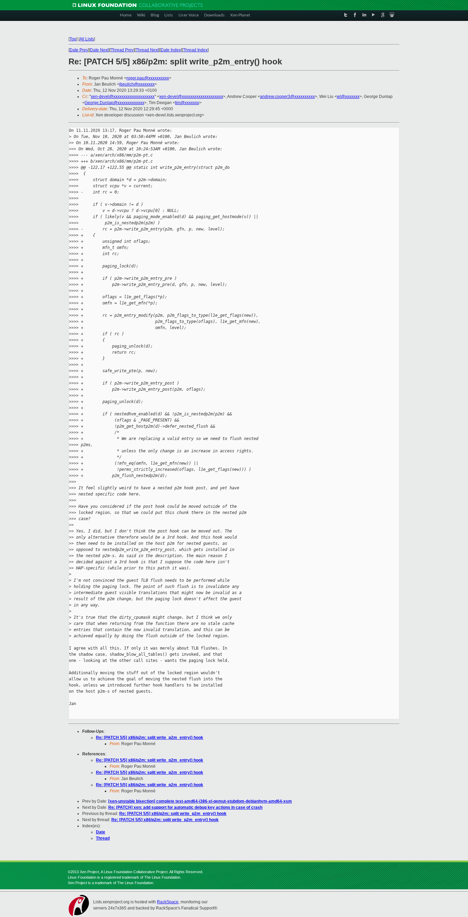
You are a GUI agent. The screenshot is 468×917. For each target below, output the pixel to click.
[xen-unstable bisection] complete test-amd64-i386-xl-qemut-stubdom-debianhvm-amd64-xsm (200, 801)
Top (73, 39)
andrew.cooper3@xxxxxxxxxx (287, 96)
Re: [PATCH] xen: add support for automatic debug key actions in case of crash (185, 807)
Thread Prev (122, 50)
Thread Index (195, 50)
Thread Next (147, 50)
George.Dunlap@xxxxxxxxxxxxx (114, 102)
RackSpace (167, 902)
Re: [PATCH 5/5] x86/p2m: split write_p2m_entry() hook (149, 737)
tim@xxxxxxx (187, 102)
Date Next (99, 50)
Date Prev (79, 50)
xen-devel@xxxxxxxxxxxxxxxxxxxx (123, 96)
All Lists (86, 39)
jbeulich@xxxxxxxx (137, 84)
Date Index (171, 50)
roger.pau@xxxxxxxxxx (147, 78)
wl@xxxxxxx (348, 96)
